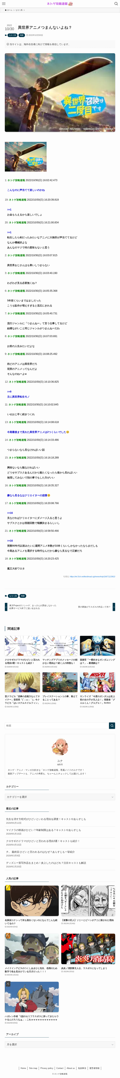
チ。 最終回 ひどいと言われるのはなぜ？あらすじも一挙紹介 (40, 854)
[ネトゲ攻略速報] (60, 4)
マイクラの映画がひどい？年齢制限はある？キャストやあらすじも (43, 832)
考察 (21, 35)
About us (71, 1068)
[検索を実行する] (112, 725)
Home (23, 1068)
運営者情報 (94, 1068)
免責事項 (82, 1068)
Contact (59, 1068)
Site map (33, 1068)
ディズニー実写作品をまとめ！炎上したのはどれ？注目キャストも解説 (46, 865)
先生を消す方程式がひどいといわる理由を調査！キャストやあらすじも (46, 821)
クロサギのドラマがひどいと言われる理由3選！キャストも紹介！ (43, 843)
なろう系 (12, 35)
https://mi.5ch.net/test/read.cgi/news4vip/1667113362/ (92, 577)
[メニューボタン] (4, 4)
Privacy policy (46, 1068)
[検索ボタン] (116, 4)
